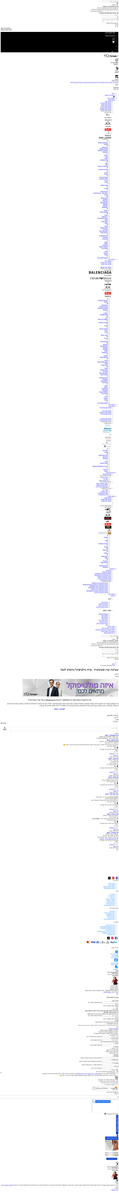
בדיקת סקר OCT (103, 605)
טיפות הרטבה (104, 477)
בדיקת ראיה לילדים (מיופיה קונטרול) (105, 629)
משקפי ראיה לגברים (106, 262)
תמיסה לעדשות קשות (102, 485)
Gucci (106, 180)
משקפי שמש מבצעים (105, 109)
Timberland (105, 388)
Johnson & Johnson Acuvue (100, 466)
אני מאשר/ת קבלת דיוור (110, 1084)
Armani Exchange (103, 142)
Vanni (106, 251)
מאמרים (112, 595)
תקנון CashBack (110, 914)
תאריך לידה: (114, 1070)
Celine (106, 158)
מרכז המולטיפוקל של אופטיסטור (102, 575)
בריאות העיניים (104, 622)
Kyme (106, 188)
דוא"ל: (116, 1066)
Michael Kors (104, 202)
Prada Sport (104, 221)
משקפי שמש (111, 100)
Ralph (106, 226)
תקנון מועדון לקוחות (109, 913)
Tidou (106, 242)
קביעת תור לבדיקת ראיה (111, 82)
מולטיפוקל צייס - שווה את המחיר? (106, 931)
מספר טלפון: (115, 1001)
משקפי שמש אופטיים (105, 108)
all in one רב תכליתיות (102, 486)
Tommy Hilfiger (103, 246)
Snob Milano (104, 381)
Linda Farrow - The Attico (100, 193)
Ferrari (106, 174)
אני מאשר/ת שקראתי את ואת (95, 1073)
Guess (106, 182)
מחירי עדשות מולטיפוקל (108, 933)
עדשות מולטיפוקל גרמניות (101, 592)
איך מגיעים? (111, 896)
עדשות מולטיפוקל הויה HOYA (99, 589)
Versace (106, 253)
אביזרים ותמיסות (110, 472)
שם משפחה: (114, 1059)
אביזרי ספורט (104, 491)
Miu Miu (105, 205)
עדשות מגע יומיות (106, 411)
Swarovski (105, 239)
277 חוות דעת (114, 954)
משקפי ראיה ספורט (106, 501)
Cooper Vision (104, 463)
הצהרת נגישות (111, 917)
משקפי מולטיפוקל (106, 572)
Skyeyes (105, 469)
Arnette (106, 144)
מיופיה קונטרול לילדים (102, 607)
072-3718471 (109, 32)
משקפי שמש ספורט (106, 499)
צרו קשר (112, 897)
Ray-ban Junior (103, 231)
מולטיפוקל (112, 568)
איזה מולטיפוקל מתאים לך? (107, 928)
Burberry (105, 152)
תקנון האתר (98, 1073)
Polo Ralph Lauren (102, 218)
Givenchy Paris (103, 179)
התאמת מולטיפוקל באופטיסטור (103, 573)
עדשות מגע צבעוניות (105, 418)
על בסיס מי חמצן (103, 480)
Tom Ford (105, 245)
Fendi (106, 172)
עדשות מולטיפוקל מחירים (104, 578)
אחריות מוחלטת (110, 902)
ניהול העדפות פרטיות (109, 919)
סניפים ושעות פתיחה (109, 888)
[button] (117, 26)
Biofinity (105, 458)
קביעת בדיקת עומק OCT (108, 631)
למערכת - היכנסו (59, 709)
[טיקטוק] (110, 879)
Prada (106, 220)
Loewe (106, 194)
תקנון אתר (112, 911)
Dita (106, 164)
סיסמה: (115, 1043)
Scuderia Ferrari (103, 235)
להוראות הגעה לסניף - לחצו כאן (108, 839)
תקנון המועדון (90, 1073)
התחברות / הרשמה (110, 95)
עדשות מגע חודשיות (106, 414)
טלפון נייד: (115, 1063)
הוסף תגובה (115, 721)
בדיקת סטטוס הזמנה (109, 633)
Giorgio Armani (103, 177)
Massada (105, 199)
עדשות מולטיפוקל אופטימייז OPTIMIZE (97, 591)
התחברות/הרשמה (110, 35)
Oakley (106, 210)
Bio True (105, 456)
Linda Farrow (104, 191)
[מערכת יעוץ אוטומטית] (70, 696)
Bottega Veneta (103, 149)
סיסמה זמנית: (114, 1038)
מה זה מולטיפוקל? (110, 930)
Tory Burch (104, 248)
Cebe (106, 156)
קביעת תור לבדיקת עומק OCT (96, 82)
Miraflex (105, 204)
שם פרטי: (115, 1056)
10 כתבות (115, 969)
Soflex (106, 471)
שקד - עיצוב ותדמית (108, 992)
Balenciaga (105, 147)
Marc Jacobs (104, 197)
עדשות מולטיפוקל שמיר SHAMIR (98, 586)
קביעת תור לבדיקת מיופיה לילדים (79, 82)
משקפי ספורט (111, 496)
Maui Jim (105, 201)
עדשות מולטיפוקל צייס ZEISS (100, 583)
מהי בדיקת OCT (110, 925)
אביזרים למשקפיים (103, 493)
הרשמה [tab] (111, 1028)
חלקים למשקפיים (103, 494)
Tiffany (106, 243)
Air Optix (105, 450)
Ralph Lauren (104, 227)
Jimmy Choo (104, 185)
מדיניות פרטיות (111, 916)
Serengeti (105, 237)
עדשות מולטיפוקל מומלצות (104, 576)
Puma (106, 223)
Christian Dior (104, 160)
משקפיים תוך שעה (6, 28)
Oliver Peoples (104, 212)
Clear (106, 461)
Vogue (106, 254)
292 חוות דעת (114, 957)
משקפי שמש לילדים (106, 106)
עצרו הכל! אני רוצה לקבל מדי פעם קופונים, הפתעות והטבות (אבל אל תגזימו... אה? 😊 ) (88, 1075)
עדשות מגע (112, 406)
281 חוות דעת (114, 963)
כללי (107, 625)
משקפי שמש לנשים (106, 104)
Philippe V (105, 216)
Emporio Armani (103, 169)
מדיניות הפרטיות (79, 1073)
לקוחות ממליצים (110, 903)
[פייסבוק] (117, 879)
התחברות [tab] (115, 1028)
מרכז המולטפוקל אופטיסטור (107, 926)
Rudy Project (104, 232)
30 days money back (6, 29)
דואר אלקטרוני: (113, 1035)
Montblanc (105, 207)
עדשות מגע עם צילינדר (105, 420)
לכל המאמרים (111, 934)
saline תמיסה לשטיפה (102, 483)
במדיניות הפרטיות (8, 1185)
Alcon (106, 452)
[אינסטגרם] (113, 879)
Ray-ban (105, 229)
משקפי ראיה (111, 259)
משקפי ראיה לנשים (106, 264)
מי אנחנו (112, 894)
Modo (106, 351)
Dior (106, 163)
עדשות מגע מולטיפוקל (105, 407)
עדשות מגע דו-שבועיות (105, 412)
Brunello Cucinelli (103, 150)
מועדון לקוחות (111, 626)
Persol (106, 215)
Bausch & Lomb (103, 455)
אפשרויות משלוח (110, 899)
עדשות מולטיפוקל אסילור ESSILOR (98, 587)
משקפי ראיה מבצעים (105, 267)
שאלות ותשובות (110, 900)
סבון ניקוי (105, 479)
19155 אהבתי (114, 964)
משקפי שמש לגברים (106, 103)
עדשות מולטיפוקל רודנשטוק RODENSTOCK (95, 584)
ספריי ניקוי (105, 490)
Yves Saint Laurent (102, 257)
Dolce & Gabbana (103, 166)
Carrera (106, 155)
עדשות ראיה (111, 404)
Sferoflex (105, 379)
